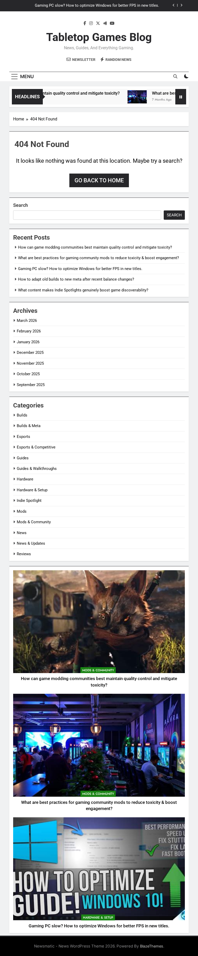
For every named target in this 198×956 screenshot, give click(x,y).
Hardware (25, 479)
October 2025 (28, 374)
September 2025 (31, 384)
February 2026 (29, 331)
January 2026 (28, 342)
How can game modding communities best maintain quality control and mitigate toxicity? (95, 247)
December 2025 (30, 352)
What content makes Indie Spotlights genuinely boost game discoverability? (83, 290)
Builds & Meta (28, 425)
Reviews (24, 554)
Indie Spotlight (29, 500)
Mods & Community (34, 522)
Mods (22, 511)
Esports (23, 436)
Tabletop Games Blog (99, 37)
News (22, 532)
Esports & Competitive (36, 447)
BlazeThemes (151, 946)
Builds (22, 415)
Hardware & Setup (32, 490)
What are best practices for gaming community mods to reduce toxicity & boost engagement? (98, 258)
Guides (23, 458)
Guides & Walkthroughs (37, 468)
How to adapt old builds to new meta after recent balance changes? (76, 279)
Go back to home (99, 180)
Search (20, 205)
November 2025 (30, 363)
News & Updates (31, 543)
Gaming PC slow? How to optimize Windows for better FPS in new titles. (97, 6)
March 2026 (27, 320)
